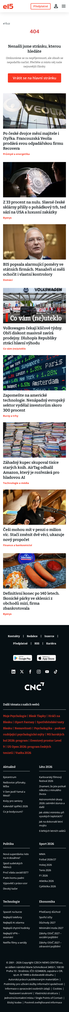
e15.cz (6, 23)
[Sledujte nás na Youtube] (47, 672)
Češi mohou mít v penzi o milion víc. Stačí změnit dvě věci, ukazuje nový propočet (33, 534)
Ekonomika (47, 901)
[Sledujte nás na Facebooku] (30, 672)
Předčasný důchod (49, 912)
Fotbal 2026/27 (47, 859)
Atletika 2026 (46, 881)
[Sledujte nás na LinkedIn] (13, 672)
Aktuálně (9, 767)
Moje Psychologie (14, 716)
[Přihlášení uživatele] (56, 6)
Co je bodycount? (13, 811)
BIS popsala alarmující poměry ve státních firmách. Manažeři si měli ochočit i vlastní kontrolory (34, 269)
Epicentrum (9, 777)
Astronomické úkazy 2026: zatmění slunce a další (52, 803)
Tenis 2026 (45, 870)
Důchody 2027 (47, 922)
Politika (8, 844)
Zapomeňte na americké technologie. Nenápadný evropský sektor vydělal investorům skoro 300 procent (34, 403)
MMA (42, 854)
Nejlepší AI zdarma (13, 922)
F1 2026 (43, 875)
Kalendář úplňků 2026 (15, 806)
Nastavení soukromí (20, 993)
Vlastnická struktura (46, 993)
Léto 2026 (45, 767)
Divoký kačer (10, 888)
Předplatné (20, 643)
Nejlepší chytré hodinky (16, 928)
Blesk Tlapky (37, 716)
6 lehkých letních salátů (52, 831)
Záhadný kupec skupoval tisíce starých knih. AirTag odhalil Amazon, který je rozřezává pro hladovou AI (31, 470)
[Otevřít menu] (63, 6)
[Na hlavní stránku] (8, 6)
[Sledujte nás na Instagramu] (39, 672)
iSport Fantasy (24, 722)
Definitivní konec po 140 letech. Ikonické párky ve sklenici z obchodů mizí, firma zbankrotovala (31, 601)
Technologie (11, 901)
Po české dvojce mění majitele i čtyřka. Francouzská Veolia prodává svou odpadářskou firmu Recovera (33, 141)
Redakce (32, 636)
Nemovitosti (23, 728)
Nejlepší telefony (12, 917)
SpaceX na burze (12, 912)
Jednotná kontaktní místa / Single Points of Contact (33, 998)
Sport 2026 (46, 844)
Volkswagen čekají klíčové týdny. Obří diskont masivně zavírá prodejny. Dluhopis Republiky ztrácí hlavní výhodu (32, 335)
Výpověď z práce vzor (15, 883)
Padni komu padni (13, 878)
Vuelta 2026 (23, 753)
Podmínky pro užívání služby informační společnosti (33, 984)
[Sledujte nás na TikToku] (56, 672)
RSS (36, 643)
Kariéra (51, 643)
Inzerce (49, 636)
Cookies (57, 988)
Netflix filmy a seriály (15, 942)
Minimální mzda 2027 (51, 928)
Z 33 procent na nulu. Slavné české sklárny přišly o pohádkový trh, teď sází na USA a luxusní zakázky (34, 207)
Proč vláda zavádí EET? (16, 872)
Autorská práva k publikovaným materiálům (33, 979)
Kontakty (14, 636)
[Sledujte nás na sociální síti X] (22, 672)
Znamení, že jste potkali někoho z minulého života (52, 790)
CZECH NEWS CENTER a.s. (48, 962)
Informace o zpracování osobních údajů (27, 988)
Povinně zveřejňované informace (43, 1002)
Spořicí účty (45, 917)
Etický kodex (14, 1002)
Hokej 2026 (45, 864)
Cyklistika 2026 (47, 886)
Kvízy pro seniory (13, 801)
